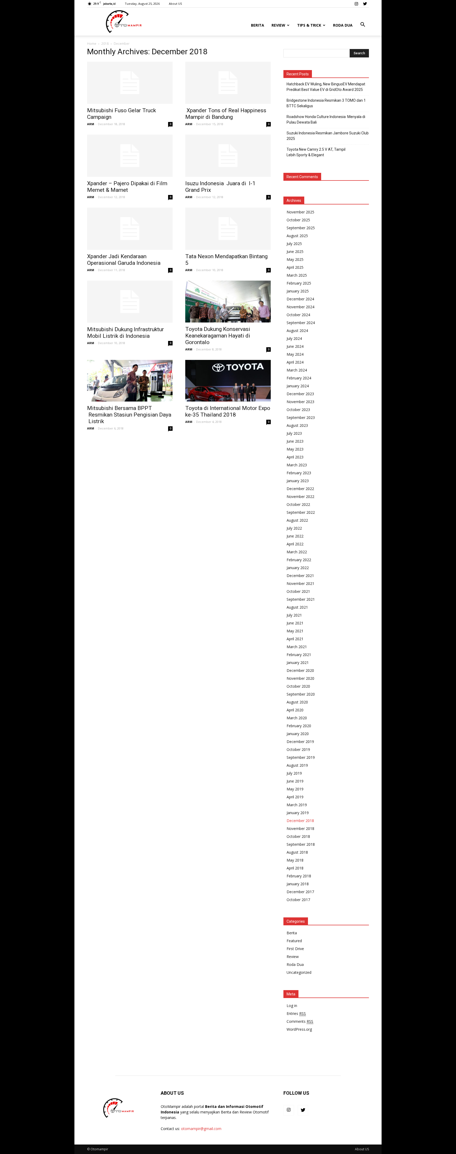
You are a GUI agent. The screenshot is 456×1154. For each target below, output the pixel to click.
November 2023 (300, 401)
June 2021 (295, 622)
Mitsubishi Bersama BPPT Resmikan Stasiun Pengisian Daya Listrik (129, 414)
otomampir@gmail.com (201, 1128)
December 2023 (300, 393)
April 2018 (295, 868)
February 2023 (299, 472)
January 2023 (298, 480)
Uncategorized (299, 972)
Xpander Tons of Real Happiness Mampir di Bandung (225, 113)
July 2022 (294, 528)
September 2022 (301, 512)
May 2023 (295, 449)
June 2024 (295, 346)
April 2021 (295, 638)
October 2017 (298, 899)
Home (91, 43)
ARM (90, 124)
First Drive (295, 948)
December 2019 (300, 741)
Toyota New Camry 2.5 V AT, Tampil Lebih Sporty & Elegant (316, 152)
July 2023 (294, 433)
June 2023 (295, 441)
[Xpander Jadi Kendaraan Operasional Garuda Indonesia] (130, 229)
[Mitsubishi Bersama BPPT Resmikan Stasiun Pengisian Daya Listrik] (130, 381)
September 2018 (301, 844)
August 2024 (297, 330)
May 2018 (295, 860)
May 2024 (295, 354)
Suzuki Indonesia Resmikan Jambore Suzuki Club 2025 (328, 136)
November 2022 (300, 496)
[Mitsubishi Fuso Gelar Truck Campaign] (130, 83)
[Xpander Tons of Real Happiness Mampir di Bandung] (228, 83)
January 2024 (298, 385)
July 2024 (294, 338)
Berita (257, 25)
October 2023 (298, 409)
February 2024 (299, 377)
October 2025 (298, 219)
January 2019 (298, 812)
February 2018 (299, 875)
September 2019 (301, 757)
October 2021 (298, 591)
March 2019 (297, 804)
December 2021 (300, 575)
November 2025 (300, 211)
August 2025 (297, 235)
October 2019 (298, 749)
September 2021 (301, 599)
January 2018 (298, 883)
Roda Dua (343, 25)
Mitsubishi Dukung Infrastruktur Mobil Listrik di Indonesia (125, 332)
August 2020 (297, 702)
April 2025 (295, 267)
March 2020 (297, 717)
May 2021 (295, 630)
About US (175, 4)
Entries (296, 1013)
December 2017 (300, 891)
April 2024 (295, 362)
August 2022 (297, 520)
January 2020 (298, 733)
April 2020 (295, 709)
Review (278, 25)
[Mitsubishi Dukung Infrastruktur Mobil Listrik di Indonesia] (130, 302)
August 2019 (297, 765)
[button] (362, 24)
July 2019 (294, 773)
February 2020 (299, 725)
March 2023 (297, 464)
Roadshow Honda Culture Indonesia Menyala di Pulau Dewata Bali (326, 119)
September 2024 (301, 322)
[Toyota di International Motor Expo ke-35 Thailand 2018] (228, 381)
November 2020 (300, 678)
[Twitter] (365, 3)
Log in (292, 1005)
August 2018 (297, 852)
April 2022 (295, 543)
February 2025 (299, 283)
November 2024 (300, 306)
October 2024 (298, 314)
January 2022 (298, 567)
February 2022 (299, 559)
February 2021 (299, 654)
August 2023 (297, 425)
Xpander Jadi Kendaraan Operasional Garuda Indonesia (123, 259)
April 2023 (295, 456)
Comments (300, 1021)
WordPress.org (299, 1029)
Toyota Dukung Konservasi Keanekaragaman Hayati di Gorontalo (217, 335)
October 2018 (298, 836)
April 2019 (295, 796)
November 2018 (300, 828)
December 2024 (300, 298)
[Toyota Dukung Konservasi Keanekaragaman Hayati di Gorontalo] (228, 301)
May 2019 (295, 788)
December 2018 (300, 820)
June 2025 (295, 251)
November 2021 (300, 583)
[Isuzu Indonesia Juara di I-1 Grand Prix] (228, 156)
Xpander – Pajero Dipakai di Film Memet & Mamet (127, 186)
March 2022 (297, 551)
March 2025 (297, 275)
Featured (294, 940)
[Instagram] (356, 3)
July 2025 (294, 243)
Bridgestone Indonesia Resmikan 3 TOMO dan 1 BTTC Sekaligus (326, 103)
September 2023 (301, 417)
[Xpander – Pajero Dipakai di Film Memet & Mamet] (130, 156)
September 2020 (301, 694)
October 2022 (298, 504)
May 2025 (295, 259)
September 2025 (301, 227)
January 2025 (298, 291)
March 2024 (297, 370)
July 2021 (294, 615)
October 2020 (298, 686)
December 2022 (300, 488)
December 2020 (300, 670)
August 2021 (297, 607)
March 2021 (297, 646)
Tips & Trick (309, 25)
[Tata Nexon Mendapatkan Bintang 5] (228, 229)
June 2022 (295, 536)
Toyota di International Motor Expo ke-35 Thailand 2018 (227, 411)
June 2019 (295, 781)
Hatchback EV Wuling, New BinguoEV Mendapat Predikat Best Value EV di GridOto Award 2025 (326, 87)
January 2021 (298, 662)
